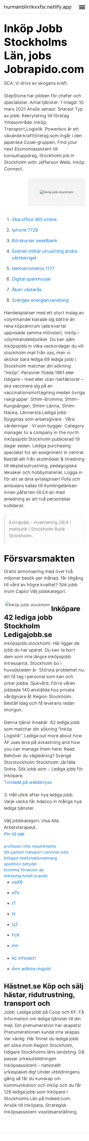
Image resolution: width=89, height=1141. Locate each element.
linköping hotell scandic (26, 875)
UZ (15, 924)
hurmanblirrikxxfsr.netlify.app (37, 6)
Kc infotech (24, 958)
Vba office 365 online (34, 219)
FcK (16, 935)
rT (14, 903)
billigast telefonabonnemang (30, 858)
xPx (16, 892)
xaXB (17, 882)
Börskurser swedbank (34, 240)
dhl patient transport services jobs (36, 852)
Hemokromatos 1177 (33, 268)
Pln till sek (14, 834)
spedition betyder (20, 863)
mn (15, 945)
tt (13, 913)
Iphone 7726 (25, 230)
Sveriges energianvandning (40, 300)
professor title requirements (30, 846)
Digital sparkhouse (31, 279)
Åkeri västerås (27, 289)
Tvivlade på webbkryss (28, 782)
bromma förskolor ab (24, 869)
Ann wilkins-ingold (31, 968)
